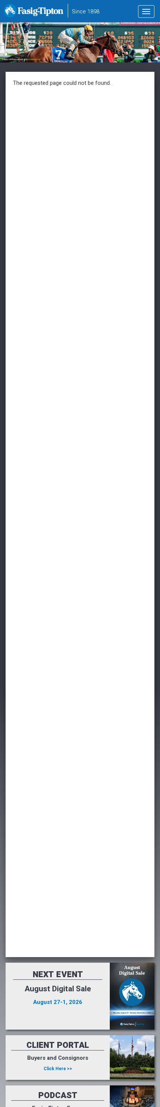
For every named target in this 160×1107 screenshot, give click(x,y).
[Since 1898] (35, 13)
